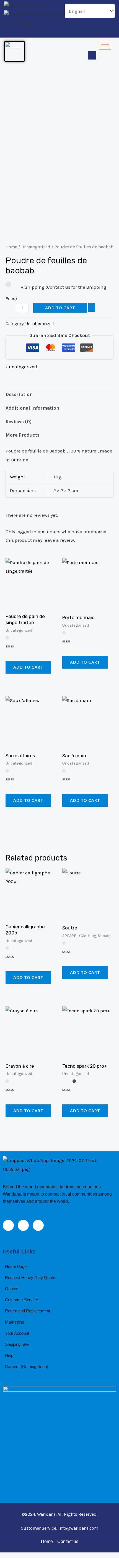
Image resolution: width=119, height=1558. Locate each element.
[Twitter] (61, 32)
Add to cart (60, 307)
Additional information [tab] (32, 408)
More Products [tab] (23, 435)
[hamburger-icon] (105, 46)
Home (11, 246)
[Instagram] (70, 32)
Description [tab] (19, 394)
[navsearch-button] (92, 55)
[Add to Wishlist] (91, 307)
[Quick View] (15, 654)
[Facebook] (51, 32)
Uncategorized (35, 246)
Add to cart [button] (28, 667)
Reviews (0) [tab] (19, 421)
